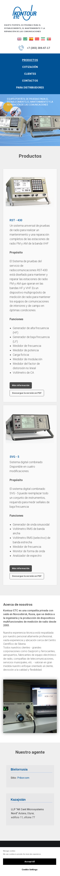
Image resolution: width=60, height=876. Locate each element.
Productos (30, 60)
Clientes (30, 73)
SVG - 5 (14, 456)
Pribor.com (23, 777)
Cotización (30, 66)
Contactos (30, 80)
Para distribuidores (30, 87)
